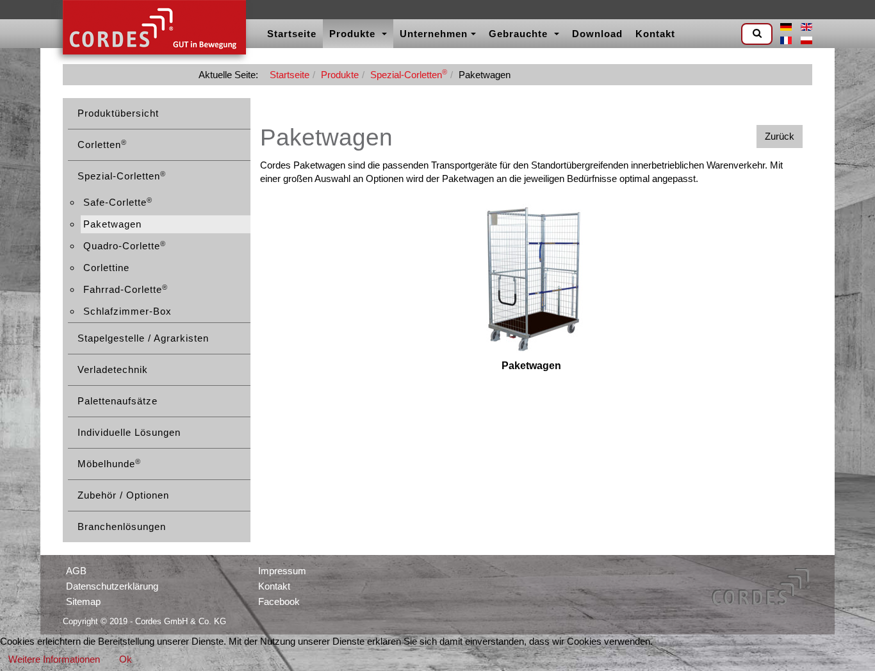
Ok (125, 659)
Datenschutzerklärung (112, 586)
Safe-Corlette (117, 202)
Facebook (279, 601)
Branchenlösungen (122, 526)
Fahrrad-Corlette (125, 289)
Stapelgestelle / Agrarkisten (143, 338)
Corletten (102, 144)
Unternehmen (434, 33)
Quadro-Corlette (124, 246)
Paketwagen (112, 224)
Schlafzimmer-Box (127, 311)
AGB (76, 570)
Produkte (354, 33)
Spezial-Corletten (408, 74)
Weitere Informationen (54, 659)
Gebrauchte (520, 33)
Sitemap (83, 601)
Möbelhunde (109, 464)
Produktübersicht (118, 113)
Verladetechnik (113, 369)
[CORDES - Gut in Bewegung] (154, 29)
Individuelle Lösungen (129, 432)
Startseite (291, 33)
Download (597, 33)
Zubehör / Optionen (123, 495)
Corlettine (106, 267)
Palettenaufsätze (118, 400)
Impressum (282, 570)
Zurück (779, 136)
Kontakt (655, 33)
